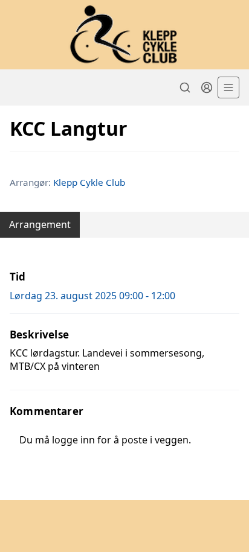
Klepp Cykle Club (89, 182)
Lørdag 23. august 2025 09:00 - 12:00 (92, 295)
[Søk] (185, 87)
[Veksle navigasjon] (228, 87)
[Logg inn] (207, 87)
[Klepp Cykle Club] (124, 34)
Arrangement (40, 224)
